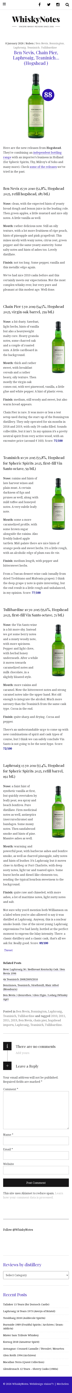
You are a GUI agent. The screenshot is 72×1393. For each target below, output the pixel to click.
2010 (54, 1016)
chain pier (40, 1020)
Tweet (8, 950)
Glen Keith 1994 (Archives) (19, 1355)
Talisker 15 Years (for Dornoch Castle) (26, 1304)
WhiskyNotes (36, 19)
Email (8, 1149)
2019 (14, 1020)
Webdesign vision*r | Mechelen (49, 1384)
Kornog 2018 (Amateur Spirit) (21, 1341)
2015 (6, 1020)
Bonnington (56, 43)
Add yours (22, 1053)
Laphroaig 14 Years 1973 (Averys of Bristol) (29, 1311)
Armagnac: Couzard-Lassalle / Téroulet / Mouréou (33, 1348)
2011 (62, 1016)
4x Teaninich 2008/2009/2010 (20, 979)
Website (8, 1164)
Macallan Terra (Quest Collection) (23, 1362)
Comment (10, 1089)
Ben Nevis (42, 43)
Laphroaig (19, 47)
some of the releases (43, 167)
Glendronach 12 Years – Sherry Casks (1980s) (30, 1369)
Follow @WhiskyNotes (18, 1230)
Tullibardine (49, 47)
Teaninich (33, 47)
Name (8, 1135)
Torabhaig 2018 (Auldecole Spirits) (24, 1318)
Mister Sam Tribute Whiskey (21, 1335)
